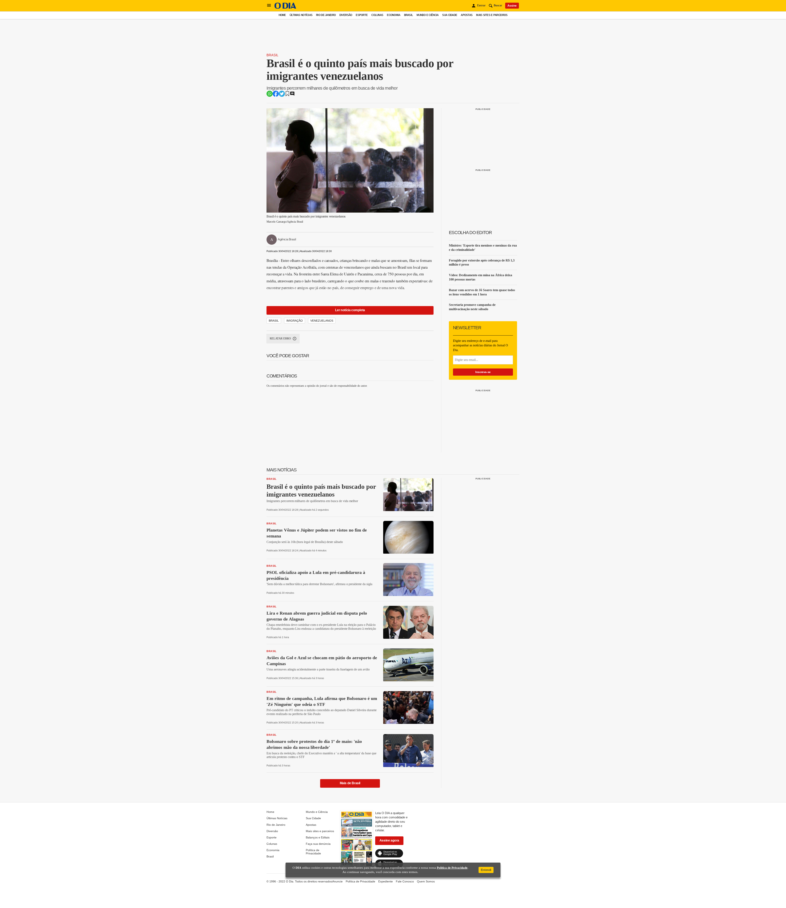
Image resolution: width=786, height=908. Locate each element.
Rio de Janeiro (326, 15)
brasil (274, 320)
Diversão (345, 15)
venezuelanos (321, 320)
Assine (512, 5)
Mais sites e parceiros (491, 15)
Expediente (385, 881)
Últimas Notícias (301, 15)
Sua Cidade (449, 15)
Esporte (362, 15)
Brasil (408, 15)
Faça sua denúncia (318, 843)
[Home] (285, 7)
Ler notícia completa (350, 310)
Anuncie (337, 881)
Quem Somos (426, 881)
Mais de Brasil (350, 783)
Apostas (466, 15)
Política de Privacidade (313, 851)
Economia (393, 15)
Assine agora (389, 840)
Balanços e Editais (318, 837)
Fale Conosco (405, 881)
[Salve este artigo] (287, 95)
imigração (294, 320)
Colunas (377, 15)
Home (282, 15)
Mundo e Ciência (427, 15)
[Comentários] (292, 95)
